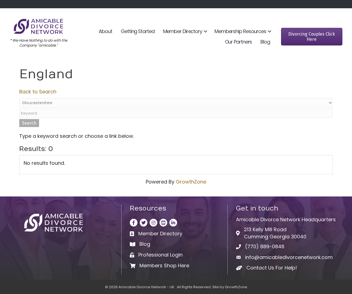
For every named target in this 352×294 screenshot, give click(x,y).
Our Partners (238, 41)
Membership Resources (240, 31)
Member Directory (182, 31)
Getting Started (138, 31)
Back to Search (37, 91)
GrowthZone (191, 181)
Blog (265, 41)
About (105, 31)
